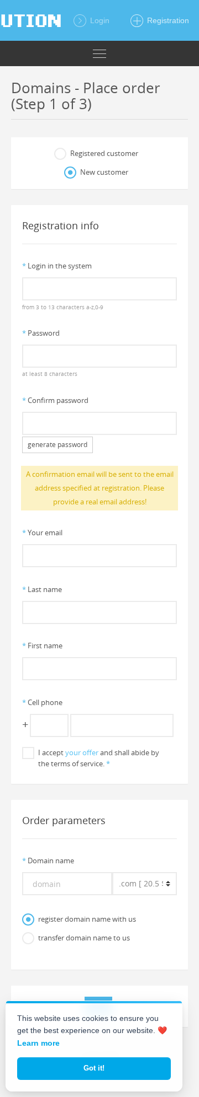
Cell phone (42, 702)
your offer (81, 752)
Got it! (93, 1068)
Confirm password (55, 400)
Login (98, 20)
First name (42, 645)
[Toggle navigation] (99, 53)
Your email (42, 532)
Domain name (48, 860)
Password (41, 333)
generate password (57, 444)
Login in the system (57, 266)
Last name (42, 589)
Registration (167, 20)
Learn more (38, 1043)
